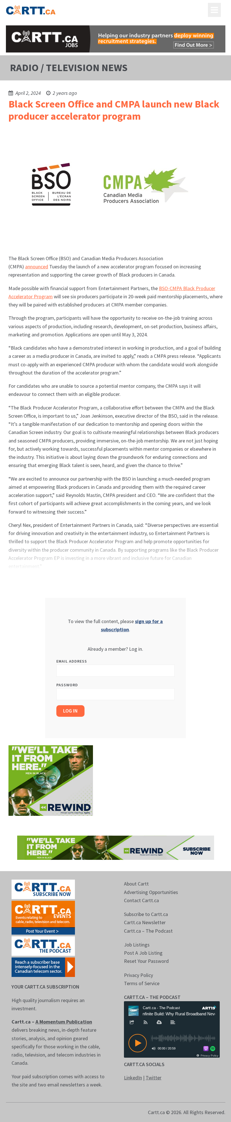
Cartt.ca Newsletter (145, 922)
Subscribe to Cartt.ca (146, 914)
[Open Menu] (214, 10)
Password (67, 684)
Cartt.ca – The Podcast (148, 931)
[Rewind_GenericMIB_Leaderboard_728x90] (115, 847)
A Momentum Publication (63, 1021)
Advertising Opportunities (151, 892)
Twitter (153, 1077)
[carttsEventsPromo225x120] (43, 917)
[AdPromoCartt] (43, 966)
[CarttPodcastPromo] (43, 945)
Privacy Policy (138, 975)
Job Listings (137, 944)
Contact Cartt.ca (141, 900)
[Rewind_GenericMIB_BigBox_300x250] (50, 780)
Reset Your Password (146, 961)
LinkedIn (133, 1077)
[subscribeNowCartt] (43, 889)
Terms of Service (141, 983)
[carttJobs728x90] (115, 38)
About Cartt (136, 883)
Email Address (71, 661)
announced (36, 266)
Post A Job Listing (143, 953)
